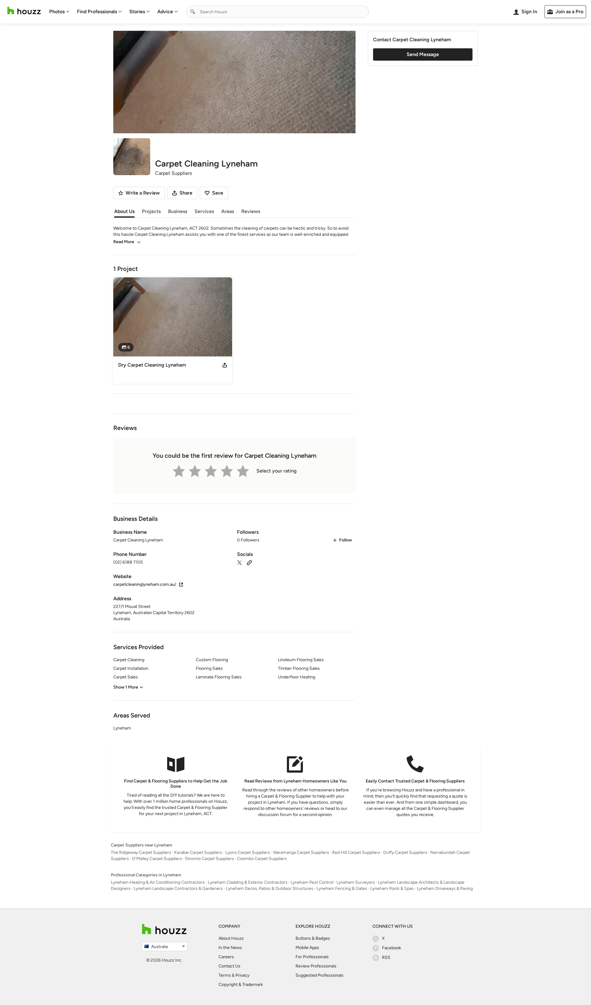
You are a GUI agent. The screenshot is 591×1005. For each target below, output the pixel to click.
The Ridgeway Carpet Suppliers (141, 852)
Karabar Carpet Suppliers (198, 852)
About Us (124, 211)
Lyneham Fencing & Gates (341, 888)
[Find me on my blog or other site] (249, 562)
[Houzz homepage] (24, 11)
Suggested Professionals (320, 975)
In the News (230, 947)
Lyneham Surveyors (355, 882)
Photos (57, 11)
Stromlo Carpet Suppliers (209, 858)
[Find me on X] (239, 562)
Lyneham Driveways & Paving (445, 888)
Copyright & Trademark (241, 984)
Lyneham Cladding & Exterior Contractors (247, 882)
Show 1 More (125, 687)
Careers (226, 956)
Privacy (242, 975)
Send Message (423, 54)
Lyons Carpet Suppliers (247, 852)
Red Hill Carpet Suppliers (356, 852)
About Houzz (231, 938)
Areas (227, 211)
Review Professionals (316, 966)
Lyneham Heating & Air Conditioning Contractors (158, 882)
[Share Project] (225, 365)
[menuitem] (59, 12)
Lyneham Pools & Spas (392, 888)
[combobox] (278, 12)
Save (217, 193)
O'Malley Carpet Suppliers (157, 858)
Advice (165, 11)
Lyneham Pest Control (312, 882)
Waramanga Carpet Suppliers (301, 852)
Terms (225, 975)
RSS (386, 957)
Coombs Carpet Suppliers (262, 858)
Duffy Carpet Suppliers (405, 852)
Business (177, 211)
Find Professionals (97, 11)
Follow (345, 540)
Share (185, 193)
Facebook (391, 948)
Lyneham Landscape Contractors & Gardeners (178, 888)
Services (204, 211)
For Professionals (312, 956)
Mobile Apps (307, 947)
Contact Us (229, 966)
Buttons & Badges (313, 938)
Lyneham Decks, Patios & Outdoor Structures (269, 888)
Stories (137, 11)
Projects (151, 211)
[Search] (193, 12)
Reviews (250, 211)
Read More (123, 241)
